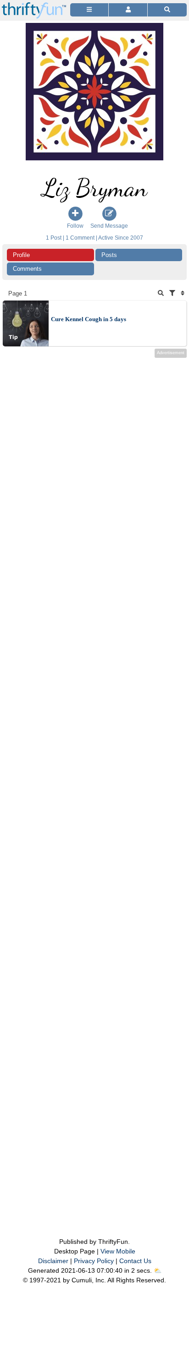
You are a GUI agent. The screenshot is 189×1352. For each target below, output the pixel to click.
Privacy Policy (94, 1260)
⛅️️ (157, 1270)
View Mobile (117, 1251)
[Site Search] (167, 9)
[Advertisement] (94, 779)
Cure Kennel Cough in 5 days (88, 319)
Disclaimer (53, 1260)
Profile (21, 255)
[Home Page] (34, 5)
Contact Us (135, 1260)
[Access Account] (128, 9)
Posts (109, 255)
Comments (27, 268)
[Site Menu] (89, 9)
